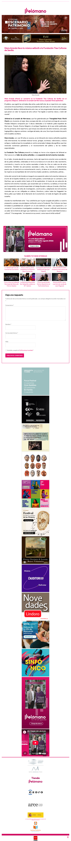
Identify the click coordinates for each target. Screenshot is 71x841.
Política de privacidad (26, 350)
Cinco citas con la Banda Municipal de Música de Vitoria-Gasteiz (11, 284)
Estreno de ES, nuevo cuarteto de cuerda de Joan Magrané (59, 284)
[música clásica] (35, 634)
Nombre (8, 324)
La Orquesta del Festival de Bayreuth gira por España (43, 269)
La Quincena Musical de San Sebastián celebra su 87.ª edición (27, 284)
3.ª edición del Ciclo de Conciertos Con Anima (11, 268)
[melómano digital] (35, 381)
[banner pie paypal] (35, 838)
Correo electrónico (11, 333)
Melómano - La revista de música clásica (35, 11)
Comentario (9, 305)
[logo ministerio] (35, 815)
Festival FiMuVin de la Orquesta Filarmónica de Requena (59, 269)
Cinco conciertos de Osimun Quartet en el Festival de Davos (43, 284)
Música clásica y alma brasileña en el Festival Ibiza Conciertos (28, 269)
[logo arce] (35, 805)
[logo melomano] (35, 765)
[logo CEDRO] (35, 792)
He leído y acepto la (20, 350)
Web (6, 341)
